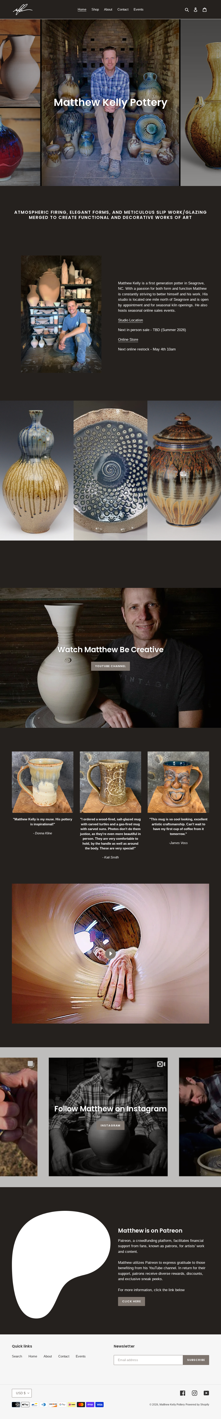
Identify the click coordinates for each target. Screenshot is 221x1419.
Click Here (131, 1301)
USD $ (20, 1393)
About (48, 1356)
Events (81, 1356)
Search (17, 1356)
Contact (63, 1356)
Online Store (128, 340)
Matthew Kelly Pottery (172, 1404)
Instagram (110, 1125)
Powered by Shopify (197, 1404)
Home (32, 1356)
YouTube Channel (110, 666)
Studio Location (130, 320)
